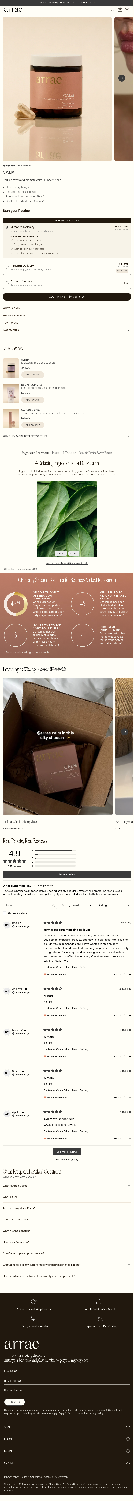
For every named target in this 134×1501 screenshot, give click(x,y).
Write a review (67, 874)
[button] (54, 850)
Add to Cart (33, 374)
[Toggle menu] (127, 10)
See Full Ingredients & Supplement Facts (67, 563)
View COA (30, 569)
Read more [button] (61, 960)
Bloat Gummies (32, 385)
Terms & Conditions (31, 1476)
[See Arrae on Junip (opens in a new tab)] (74, 1159)
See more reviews (67, 1151)
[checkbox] (30, 913)
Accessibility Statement (56, 1476)
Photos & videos (17, 913)
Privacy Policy (96, 1413)
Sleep (25, 359)
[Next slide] (121, 78)
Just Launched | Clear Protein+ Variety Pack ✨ (67, 3)
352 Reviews (25, 165)
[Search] (113, 10)
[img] (43, 885)
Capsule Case (30, 410)
